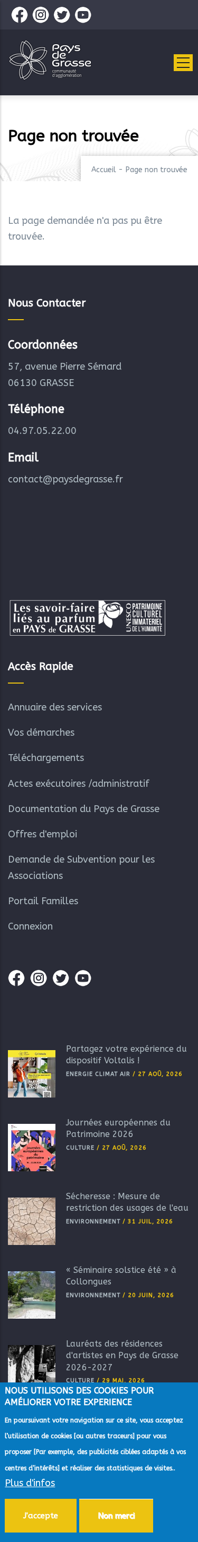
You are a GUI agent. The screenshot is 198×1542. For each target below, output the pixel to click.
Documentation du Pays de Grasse (83, 809)
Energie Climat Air (98, 1074)
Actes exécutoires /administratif (78, 783)
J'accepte (40, 1515)
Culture (80, 1147)
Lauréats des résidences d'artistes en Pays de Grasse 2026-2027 (122, 1355)
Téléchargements (46, 758)
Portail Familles (43, 901)
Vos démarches (41, 732)
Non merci (116, 1515)
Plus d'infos (30, 1483)
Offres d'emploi (42, 834)
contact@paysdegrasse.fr (65, 479)
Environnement (93, 1221)
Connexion (30, 926)
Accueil (103, 169)
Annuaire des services (55, 707)
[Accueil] (50, 60)
